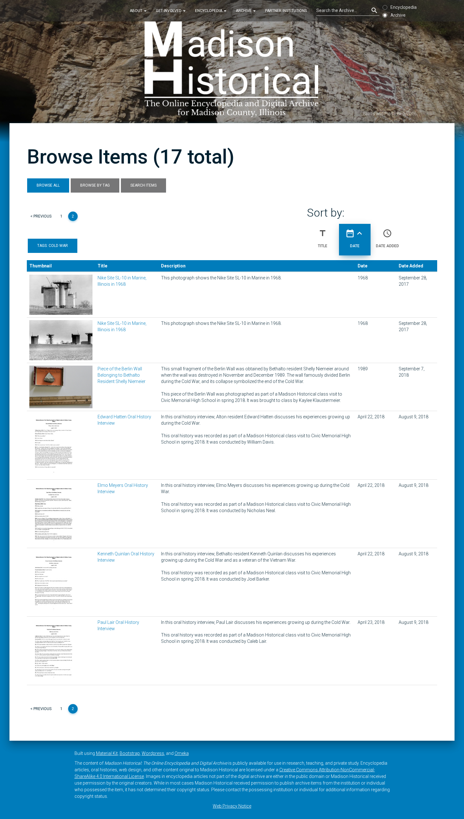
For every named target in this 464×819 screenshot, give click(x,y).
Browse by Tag (95, 185)
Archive (244, 11)
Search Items (143, 185)
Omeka (182, 753)
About (136, 11)
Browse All (48, 185)
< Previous (40, 216)
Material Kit (107, 753)
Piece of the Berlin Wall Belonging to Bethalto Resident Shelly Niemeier (122, 375)
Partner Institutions (286, 11)
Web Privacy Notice (232, 806)
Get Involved (169, 11)
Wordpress (153, 753)
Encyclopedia (209, 11)
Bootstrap (130, 753)
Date (354, 238)
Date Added (387, 238)
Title (322, 238)
